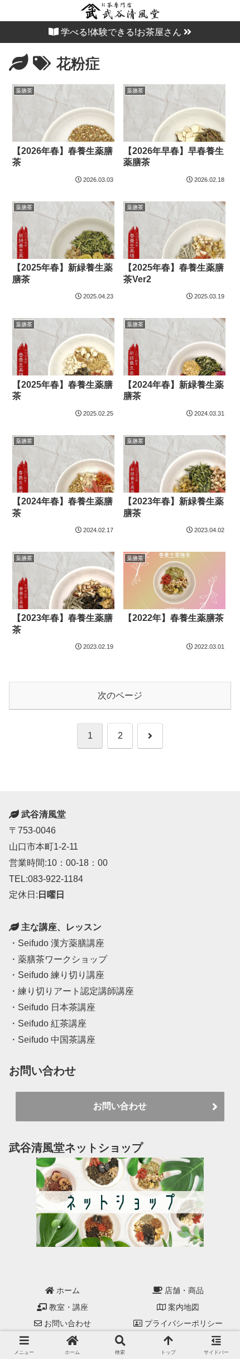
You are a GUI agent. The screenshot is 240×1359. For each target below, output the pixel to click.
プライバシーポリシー (182, 1323)
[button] (217, 1054)
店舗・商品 (183, 1290)
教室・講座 (67, 1307)
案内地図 (182, 1307)
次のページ (120, 695)
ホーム (67, 1290)
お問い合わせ (120, 1106)
